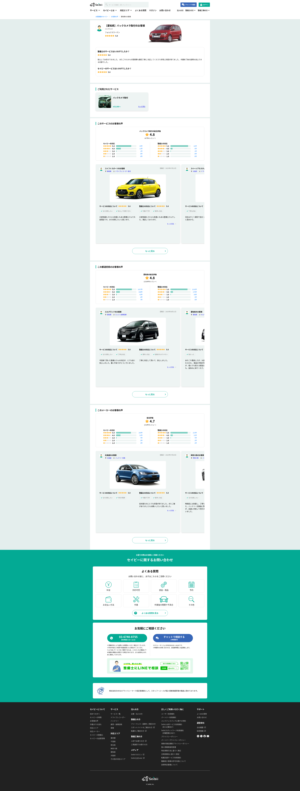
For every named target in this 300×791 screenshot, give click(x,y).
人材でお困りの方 (137, 741)
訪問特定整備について (169, 764)
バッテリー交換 (120, 458)
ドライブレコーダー (118, 717)
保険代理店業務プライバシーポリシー (175, 743)
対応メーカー (95, 731)
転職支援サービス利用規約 (171, 757)
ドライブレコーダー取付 (123, 171)
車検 (112, 728)
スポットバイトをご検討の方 (141, 727)
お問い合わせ (165, 10)
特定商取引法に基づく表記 (171, 750)
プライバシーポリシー (169, 736)
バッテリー (115, 721)
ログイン (205, 5)
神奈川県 (196, 458)
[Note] (198, 736)
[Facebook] (204, 736)
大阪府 (195, 171)
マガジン (153, 10)
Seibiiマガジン (136, 754)
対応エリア (94, 728)
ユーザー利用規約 (167, 714)
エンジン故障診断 (121, 315)
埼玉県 (113, 745)
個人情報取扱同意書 (168, 747)
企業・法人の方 (136, 714)
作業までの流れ (95, 724)
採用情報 (200, 731)
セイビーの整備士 (96, 735)
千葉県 (113, 741)
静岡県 (109, 171)
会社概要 (200, 727)
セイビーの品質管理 (97, 738)
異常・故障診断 (116, 724)
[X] (201, 736)
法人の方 (180, 10)
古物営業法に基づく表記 (170, 754)
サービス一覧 (115, 714)
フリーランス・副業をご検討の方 (143, 724)
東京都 (113, 738)
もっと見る (141, 106)
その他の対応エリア (118, 759)
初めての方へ (95, 714)
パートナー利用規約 (168, 717)
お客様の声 (94, 721)
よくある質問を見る (150, 613)
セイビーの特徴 (95, 717)
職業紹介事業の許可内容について (173, 761)
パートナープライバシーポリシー (173, 740)
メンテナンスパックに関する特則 (173, 721)
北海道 (109, 458)
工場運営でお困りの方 (139, 744)
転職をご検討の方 (137, 731)
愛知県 (109, 315)
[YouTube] (208, 736)
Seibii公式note (136, 758)
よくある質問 (140, 10)
